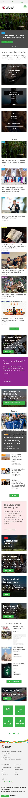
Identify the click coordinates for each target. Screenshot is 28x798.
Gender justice (14, 92)
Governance (16, 654)
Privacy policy (6, 373)
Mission (14, 74)
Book (6, 594)
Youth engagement (14, 72)
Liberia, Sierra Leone (11, 542)
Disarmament (14, 116)
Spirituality (14, 76)
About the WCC (5, 764)
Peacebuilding (14, 121)
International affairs (14, 123)
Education (14, 69)
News (2, 769)
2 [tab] (12, 46)
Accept (4, 795)
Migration (14, 118)
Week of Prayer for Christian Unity (12, 403)
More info (3, 793)
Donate (7, 698)
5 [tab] (17, 46)
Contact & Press (19, 769)
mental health (17, 674)
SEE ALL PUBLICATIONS (14, 681)
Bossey (16, 774)
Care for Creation (14, 94)
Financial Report (17, 656)
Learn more (7, 42)
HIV (14, 672)
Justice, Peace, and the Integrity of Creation (18, 635)
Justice (15, 640)
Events (3, 772)
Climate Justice (17, 638)
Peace (15, 642)
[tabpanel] (14, 29)
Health (14, 96)
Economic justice (14, 100)
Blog (16, 772)
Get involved (18, 764)
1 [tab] (11, 46)
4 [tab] (15, 46)
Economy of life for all (18, 644)
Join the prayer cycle (10, 530)
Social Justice (14, 98)
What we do (4, 774)
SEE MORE (14, 328)
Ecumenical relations (14, 70)
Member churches (6, 767)
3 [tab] (14, 46)
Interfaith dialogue (14, 120)
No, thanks (12, 795)
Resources (17, 767)
